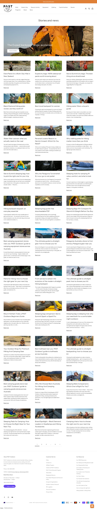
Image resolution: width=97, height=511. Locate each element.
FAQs (47, 460)
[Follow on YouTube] (12, 497)
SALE (16, 7)
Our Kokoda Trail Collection (82, 478)
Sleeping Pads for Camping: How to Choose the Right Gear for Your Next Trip (17, 424)
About (25, 10)
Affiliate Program (50, 465)
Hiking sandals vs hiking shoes (83, 490)
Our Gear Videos (80, 476)
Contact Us (48, 462)
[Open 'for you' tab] (92, 506)
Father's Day (24, 7)
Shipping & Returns (50, 475)
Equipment (45, 7)
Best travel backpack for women (47, 106)
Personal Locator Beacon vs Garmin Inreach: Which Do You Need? (47, 141)
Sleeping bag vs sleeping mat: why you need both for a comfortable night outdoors (79, 316)
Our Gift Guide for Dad (81, 485)
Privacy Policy (49, 492)
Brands (73, 7)
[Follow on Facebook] (4, 497)
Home (1, 508)
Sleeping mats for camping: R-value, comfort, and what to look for (78, 176)
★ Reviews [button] (95, 256)
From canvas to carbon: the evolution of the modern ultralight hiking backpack (48, 281)
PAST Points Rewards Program (53, 470)
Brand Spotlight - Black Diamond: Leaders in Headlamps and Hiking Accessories (48, 424)
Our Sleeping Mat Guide (82, 465)
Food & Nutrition (63, 7)
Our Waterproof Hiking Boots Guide (84, 462)
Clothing (53, 7)
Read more (13, 50)
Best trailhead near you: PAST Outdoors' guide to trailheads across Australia (46, 351)
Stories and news (8, 508)
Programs (17, 10)
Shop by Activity (35, 7)
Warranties (48, 472)
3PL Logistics (49, 487)
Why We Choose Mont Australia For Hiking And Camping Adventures (47, 386)
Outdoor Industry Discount (52, 484)
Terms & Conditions (51, 489)
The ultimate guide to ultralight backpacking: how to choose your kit (79, 351)
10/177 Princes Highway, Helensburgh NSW (18, 472)
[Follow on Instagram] (8, 497)
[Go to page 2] (60, 444)
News (31, 10)
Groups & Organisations (52, 482)
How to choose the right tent (83, 488)
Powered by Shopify (43, 502)
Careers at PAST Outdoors (52, 467)
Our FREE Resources (81, 460)
